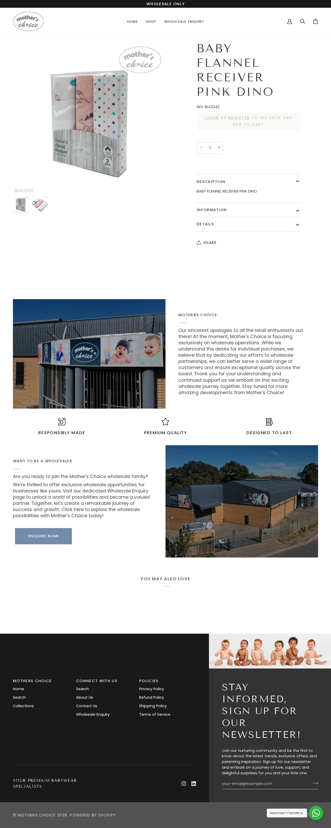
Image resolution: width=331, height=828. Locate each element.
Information (212, 209)
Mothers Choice (37, 815)
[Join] (314, 783)
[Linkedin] (193, 783)
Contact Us (86, 705)
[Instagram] (184, 783)
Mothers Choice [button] (32, 680)
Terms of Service (154, 714)
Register (239, 117)
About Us (84, 697)
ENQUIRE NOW (43, 536)
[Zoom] (89, 117)
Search (19, 697)
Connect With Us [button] (96, 680)
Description (211, 181)
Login (212, 117)
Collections (23, 705)
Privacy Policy (151, 688)
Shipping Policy (153, 705)
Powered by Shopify (93, 815)
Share (210, 242)
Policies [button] (149, 680)
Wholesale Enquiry (93, 714)
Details (205, 224)
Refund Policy (151, 697)
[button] (151, 21)
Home (18, 688)
